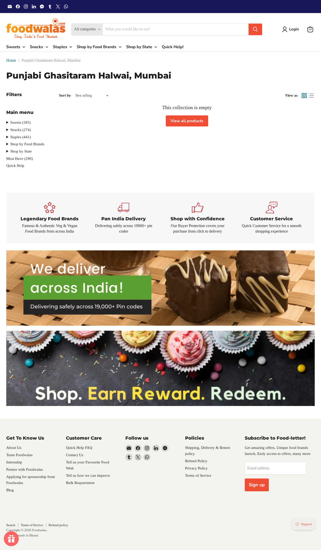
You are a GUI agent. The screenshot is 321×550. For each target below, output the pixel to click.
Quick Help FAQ (79, 448)
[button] (291, 29)
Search (10, 525)
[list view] (311, 95)
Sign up (257, 485)
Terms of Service (198, 475)
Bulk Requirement (80, 483)
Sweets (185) (20, 122)
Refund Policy (196, 461)
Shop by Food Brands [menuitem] (96, 47)
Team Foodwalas (19, 455)
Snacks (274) (20, 130)
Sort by (65, 95)
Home (11, 60)
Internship (14, 462)
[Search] (255, 29)
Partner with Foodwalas (24, 469)
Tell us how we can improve (88, 475)
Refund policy (58, 525)
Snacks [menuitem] (36, 47)
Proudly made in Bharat (22, 535)
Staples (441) (20, 137)
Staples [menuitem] (60, 47)
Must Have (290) (19, 159)
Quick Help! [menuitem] (173, 47)
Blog (10, 490)
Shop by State (21, 151)
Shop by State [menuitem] (139, 47)
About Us (13, 448)
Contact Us (74, 455)
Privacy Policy (196, 468)
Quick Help (15, 166)
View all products (187, 121)
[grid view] (304, 95)
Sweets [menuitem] (13, 47)
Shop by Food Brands (27, 144)
